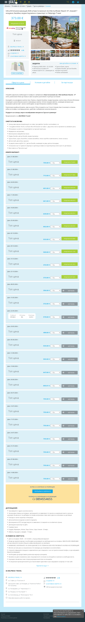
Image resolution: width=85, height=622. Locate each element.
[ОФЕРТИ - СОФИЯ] (21, 2)
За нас (3, 614)
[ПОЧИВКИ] (25, 2)
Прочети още (41, 566)
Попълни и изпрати (42, 491)
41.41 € (69, 264)
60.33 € (69, 226)
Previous (34, 32)
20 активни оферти (17, 56)
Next (76, 32)
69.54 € (69, 188)
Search (68, 2)
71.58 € (69, 175)
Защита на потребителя (51, 616)
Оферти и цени (18, 82)
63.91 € (69, 213)
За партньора (67, 82)
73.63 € (69, 162)
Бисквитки (47, 618)
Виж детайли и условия (68, 63)
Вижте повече (61, 616)
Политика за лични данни (9, 618)
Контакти (46, 614)
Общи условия (5, 616)
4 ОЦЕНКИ (13, 53)
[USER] (73, 2)
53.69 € (69, 239)
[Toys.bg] (29, 2)
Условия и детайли (42, 82)
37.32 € (17, 23)
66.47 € (69, 200)
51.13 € (69, 251)
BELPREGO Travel (16, 47)
